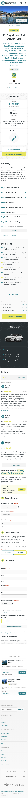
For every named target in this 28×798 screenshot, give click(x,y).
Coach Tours (4, 725)
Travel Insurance (5, 764)
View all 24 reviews (15, 465)
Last (2, 581)
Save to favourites (15, 149)
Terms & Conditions (5, 791)
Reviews (3, 751)
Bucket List (11, 88)
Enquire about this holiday (14, 154)
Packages (17, 25)
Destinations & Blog (7, 729)
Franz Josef (7, 202)
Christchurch (8, 212)
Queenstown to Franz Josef (13, 197)
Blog (2, 743)
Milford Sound (8, 192)
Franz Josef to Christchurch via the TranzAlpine (14, 207)
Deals (2, 719)
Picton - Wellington (11, 222)
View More (15, 230)
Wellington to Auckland (12, 227)
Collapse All (14, 235)
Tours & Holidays (6, 715)
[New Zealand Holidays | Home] (8, 4)
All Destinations (5, 733)
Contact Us (4, 761)
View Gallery (22, 20)
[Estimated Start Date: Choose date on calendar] (19, 507)
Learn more (22, 672)
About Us (3, 757)
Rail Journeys (18, 88)
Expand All (5, 235)
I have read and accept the (12, 611)
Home (12, 25)
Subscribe (20, 709)
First (2, 575)
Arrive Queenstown (10, 188)
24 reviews (15, 69)
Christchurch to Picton (11, 217)
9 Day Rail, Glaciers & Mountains (15, 680)
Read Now (21, 489)
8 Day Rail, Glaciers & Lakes (15, 661)
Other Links (5, 747)
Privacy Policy (4, 633)
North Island (4, 736)
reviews (22, 377)
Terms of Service (14, 633)
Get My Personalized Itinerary (14, 626)
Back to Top (21, 791)
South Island (4, 740)
